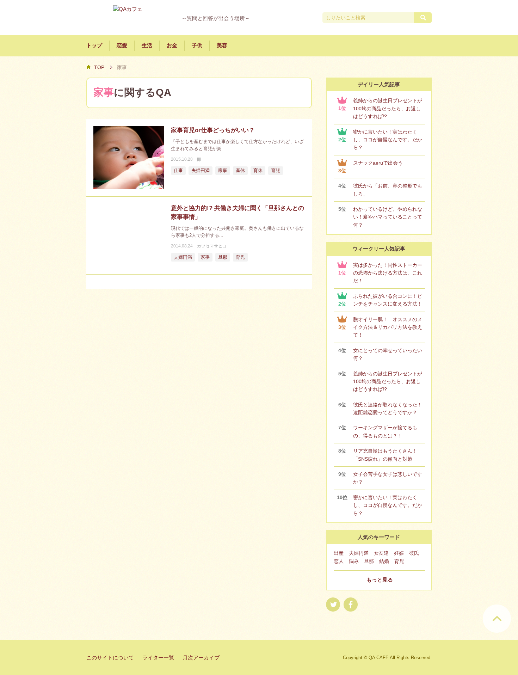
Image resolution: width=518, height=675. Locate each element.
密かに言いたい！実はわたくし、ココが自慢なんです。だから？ (387, 140)
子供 (197, 45)
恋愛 (122, 45)
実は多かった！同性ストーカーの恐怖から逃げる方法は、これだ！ (387, 273)
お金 (172, 45)
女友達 (381, 553)
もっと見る (379, 580)
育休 (258, 170)
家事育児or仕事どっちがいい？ (213, 130)
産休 (240, 170)
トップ (94, 45)
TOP (99, 67)
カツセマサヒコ (212, 246)
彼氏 (414, 553)
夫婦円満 (200, 170)
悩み (354, 561)
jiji (199, 159)
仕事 (178, 170)
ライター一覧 (158, 658)
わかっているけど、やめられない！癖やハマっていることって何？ (387, 217)
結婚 (384, 561)
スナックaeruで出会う (378, 163)
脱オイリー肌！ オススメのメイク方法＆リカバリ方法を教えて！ (387, 327)
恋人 (339, 561)
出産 (339, 553)
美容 (222, 45)
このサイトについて (110, 658)
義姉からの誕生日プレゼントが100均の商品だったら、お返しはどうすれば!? (387, 108)
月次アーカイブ (201, 658)
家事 (222, 170)
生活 (147, 45)
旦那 (222, 257)
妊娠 (399, 553)
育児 (275, 170)
